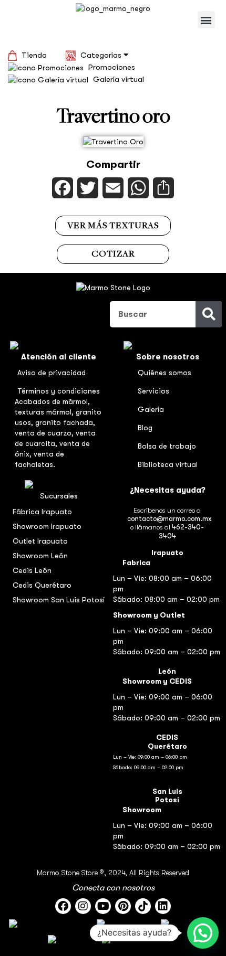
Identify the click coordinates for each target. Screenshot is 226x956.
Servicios (153, 391)
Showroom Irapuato (47, 526)
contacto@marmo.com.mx (169, 519)
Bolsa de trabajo (167, 446)
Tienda (34, 55)
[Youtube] (103, 906)
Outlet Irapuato (40, 541)
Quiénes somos (164, 372)
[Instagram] (83, 906)
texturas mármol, (45, 412)
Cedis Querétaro (42, 585)
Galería (151, 409)
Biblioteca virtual (168, 464)
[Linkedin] (163, 906)
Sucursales (59, 496)
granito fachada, (65, 422)
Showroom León (40, 555)
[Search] (209, 314)
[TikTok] (143, 906)
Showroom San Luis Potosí (59, 600)
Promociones (111, 67)
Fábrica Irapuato (42, 511)
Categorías (102, 55)
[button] (206, 19)
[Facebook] (63, 906)
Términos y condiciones (58, 391)
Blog (145, 427)
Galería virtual (118, 79)
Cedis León (32, 570)
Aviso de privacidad (51, 372)
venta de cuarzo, (45, 433)
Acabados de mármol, (52, 401)
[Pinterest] (123, 906)
